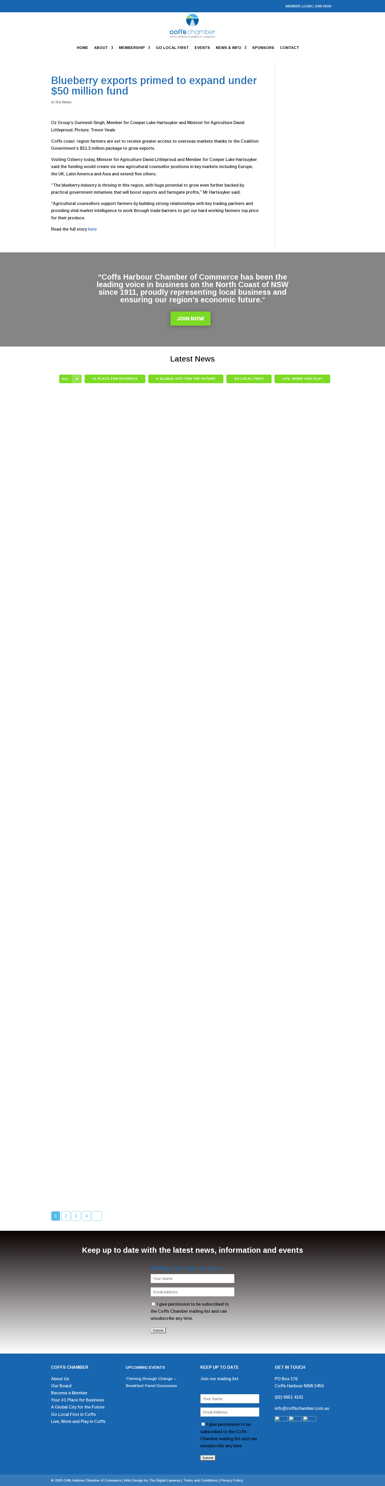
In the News (61, 102)
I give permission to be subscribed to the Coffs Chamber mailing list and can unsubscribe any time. (190, 1311)
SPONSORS (263, 48)
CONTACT (289, 48)
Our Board (61, 1386)
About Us (60, 1379)
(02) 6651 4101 (289, 1397)
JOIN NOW (323, 6)
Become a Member (69, 1393)
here (92, 229)
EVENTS (202, 48)
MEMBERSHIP (132, 48)
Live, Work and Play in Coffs (78, 1421)
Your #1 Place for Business (77, 1400)
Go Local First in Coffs (73, 1414)
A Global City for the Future (77, 1407)
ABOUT (101, 48)
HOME (82, 48)
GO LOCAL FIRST (172, 48)
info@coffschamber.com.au (302, 1408)
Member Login (299, 6)
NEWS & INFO (228, 48)
